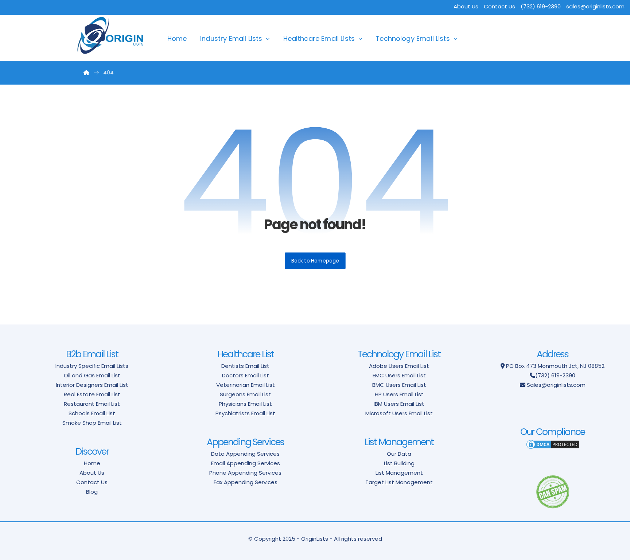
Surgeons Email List (245, 394)
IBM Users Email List (399, 404)
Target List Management (399, 482)
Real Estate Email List (92, 394)
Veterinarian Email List (245, 385)
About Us (466, 6)
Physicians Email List (245, 404)
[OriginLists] (110, 35)
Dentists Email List (245, 366)
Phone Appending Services (245, 473)
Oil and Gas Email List (92, 375)
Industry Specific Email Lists (91, 366)
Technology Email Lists (413, 38)
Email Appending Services (245, 463)
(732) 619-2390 (555, 375)
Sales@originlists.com (556, 385)
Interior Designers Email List (92, 385)
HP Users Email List (399, 394)
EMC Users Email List (399, 375)
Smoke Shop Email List (92, 423)
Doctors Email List (245, 375)
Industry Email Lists (231, 38)
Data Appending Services (245, 454)
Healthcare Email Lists (319, 38)
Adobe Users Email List (399, 366)
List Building (399, 463)
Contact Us (499, 6)
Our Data (399, 454)
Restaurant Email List (92, 404)
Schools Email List (92, 413)
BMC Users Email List (399, 385)
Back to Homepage (315, 260)
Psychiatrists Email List (245, 413)
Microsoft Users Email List (399, 413)
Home (177, 38)
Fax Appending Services (245, 482)
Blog (92, 491)
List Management (399, 473)
